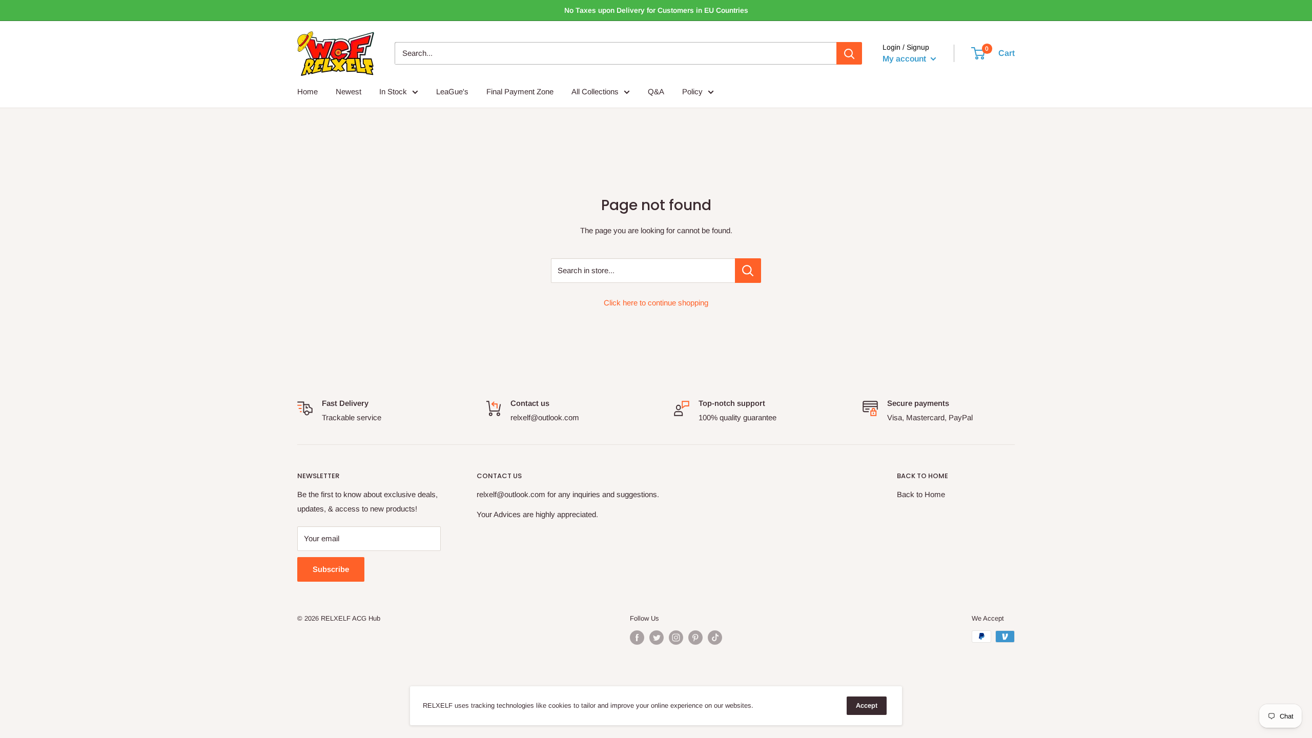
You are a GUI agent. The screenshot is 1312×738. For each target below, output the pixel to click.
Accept (866, 705)
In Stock (393, 91)
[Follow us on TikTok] (715, 637)
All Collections (595, 91)
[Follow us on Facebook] (637, 637)
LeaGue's (452, 91)
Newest (348, 91)
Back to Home (921, 494)
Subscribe (331, 569)
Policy (692, 91)
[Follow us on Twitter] (656, 637)
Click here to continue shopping (656, 302)
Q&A (656, 91)
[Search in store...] (748, 270)
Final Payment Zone (520, 91)
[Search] (849, 53)
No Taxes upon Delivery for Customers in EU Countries (656, 10)
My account (905, 58)
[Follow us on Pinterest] (695, 637)
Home (307, 91)
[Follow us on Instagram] (676, 637)
